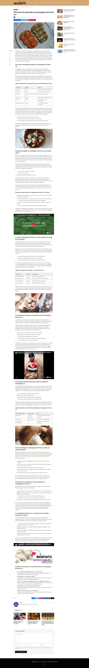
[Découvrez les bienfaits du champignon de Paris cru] (34, 35)
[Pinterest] (10, 62)
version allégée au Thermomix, (41, 262)
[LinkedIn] (10, 59)
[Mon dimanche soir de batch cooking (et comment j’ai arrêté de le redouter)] (34, 616)
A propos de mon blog (52, 661)
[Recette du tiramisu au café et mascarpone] (60, 23)
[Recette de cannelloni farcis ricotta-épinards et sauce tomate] (60, 40)
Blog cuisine (44, 2)
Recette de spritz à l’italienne (69, 33)
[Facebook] (10, 54)
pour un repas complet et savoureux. (30, 348)
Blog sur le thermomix (65, 2)
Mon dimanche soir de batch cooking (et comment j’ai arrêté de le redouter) (33, 622)
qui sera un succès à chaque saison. (44, 404)
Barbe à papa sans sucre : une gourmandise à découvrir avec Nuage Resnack (69, 16)
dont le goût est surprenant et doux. (28, 211)
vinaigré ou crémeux (26, 534)
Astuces (57, 2)
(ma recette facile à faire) (35, 210)
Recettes (36, 2)
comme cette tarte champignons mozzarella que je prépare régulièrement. (32, 456)
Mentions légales (35, 661)
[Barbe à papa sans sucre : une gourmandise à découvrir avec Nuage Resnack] (60, 17)
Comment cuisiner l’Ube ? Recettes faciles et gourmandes (19, 622)
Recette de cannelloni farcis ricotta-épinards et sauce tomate (69, 39)
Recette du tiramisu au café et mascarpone (69, 22)
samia (18, 17)
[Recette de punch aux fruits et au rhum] (60, 46)
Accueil (30, 2)
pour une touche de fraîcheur (25, 465)
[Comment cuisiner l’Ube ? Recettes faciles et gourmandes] (20, 616)
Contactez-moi (43, 661)
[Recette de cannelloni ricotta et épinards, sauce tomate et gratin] (60, 51)
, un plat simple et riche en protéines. (27, 267)
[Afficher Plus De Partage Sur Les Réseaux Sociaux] (37, 20)
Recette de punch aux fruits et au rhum (69, 45)
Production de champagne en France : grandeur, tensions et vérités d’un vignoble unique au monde (48, 623)
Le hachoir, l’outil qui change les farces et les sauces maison (69, 10)
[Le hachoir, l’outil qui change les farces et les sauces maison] (60, 11)
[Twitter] (10, 56)
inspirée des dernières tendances (27, 525)
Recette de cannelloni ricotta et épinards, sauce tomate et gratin (69, 50)
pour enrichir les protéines (22, 470)
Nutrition (50, 2)
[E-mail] (10, 64)
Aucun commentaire (31, 17)
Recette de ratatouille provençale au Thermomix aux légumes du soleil (69, 28)
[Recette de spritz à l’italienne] (60, 34)
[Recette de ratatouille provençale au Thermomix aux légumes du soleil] (60, 28)
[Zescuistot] (20, 3)
